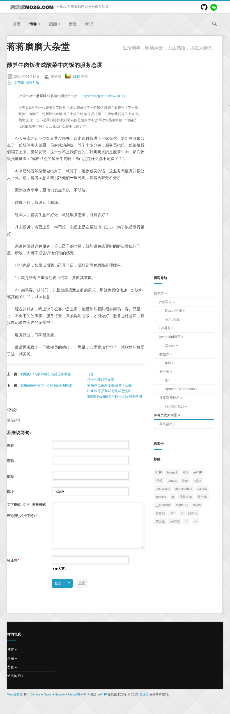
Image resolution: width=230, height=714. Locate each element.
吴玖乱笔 (32, 83)
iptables (161, 496)
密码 (11, 461)
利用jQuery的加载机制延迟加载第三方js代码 (53, 374)
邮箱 (11, 476)
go (195, 521)
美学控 (175, 521)
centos (172, 480)
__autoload (163, 505)
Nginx (48, 694)
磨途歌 (144, 694)
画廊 (55, 24)
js (182, 513)
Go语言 (165, 328)
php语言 (165, 302)
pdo (168, 363)
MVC (159, 480)
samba (202, 488)
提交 (62, 582)
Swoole (60, 694)
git (167, 380)
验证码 (13, 560)
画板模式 (39, 505)
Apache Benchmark (180, 389)
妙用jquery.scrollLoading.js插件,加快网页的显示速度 (59, 385)
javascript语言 (170, 337)
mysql (197, 505)
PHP (159, 472)
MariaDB (182, 505)
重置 (81, 583)
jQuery (170, 345)
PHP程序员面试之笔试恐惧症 (109, 391)
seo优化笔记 (174, 406)
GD (185, 472)
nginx (197, 480)
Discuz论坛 (173, 311)
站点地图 (14, 676)
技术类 (159, 293)
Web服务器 (15, 694)
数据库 (164, 354)
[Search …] (214, 23)
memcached (183, 488)
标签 (157, 459)
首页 (17, 24)
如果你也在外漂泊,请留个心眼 (109, 385)
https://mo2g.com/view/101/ (103, 96)
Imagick (172, 472)
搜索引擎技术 (169, 398)
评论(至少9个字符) (22, 516)
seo (172, 513)
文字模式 (13, 505)
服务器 (164, 372)
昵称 (11, 445)
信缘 (90, 374)
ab (186, 521)
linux (185, 480)
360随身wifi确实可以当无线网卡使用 (114, 397)
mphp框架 (172, 319)
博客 (35, 24)
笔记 (89, 24)
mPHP (197, 472)
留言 (73, 24)
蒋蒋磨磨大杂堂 (165, 415)
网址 (11, 492)
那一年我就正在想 (100, 380)
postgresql (163, 488)
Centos (35, 694)
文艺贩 (19, 83)
